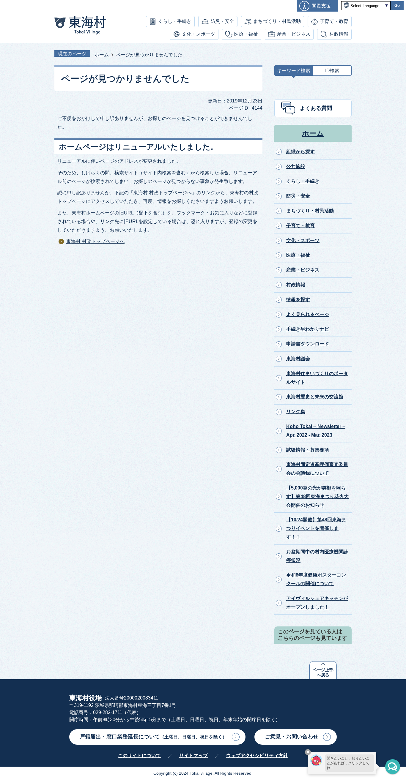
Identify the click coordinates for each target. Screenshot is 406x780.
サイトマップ (193, 755)
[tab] (293, 72)
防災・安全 (222, 21)
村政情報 (338, 34)
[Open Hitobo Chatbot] (392, 766)
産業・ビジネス (293, 34)
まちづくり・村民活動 (277, 21)
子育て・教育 (334, 21)
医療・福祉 (246, 34)
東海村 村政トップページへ (95, 241)
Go (397, 5)
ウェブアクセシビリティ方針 (257, 755)
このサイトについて (139, 755)
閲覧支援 (321, 5)
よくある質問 (316, 108)
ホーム (102, 54)
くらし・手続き (174, 21)
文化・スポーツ (198, 34)
